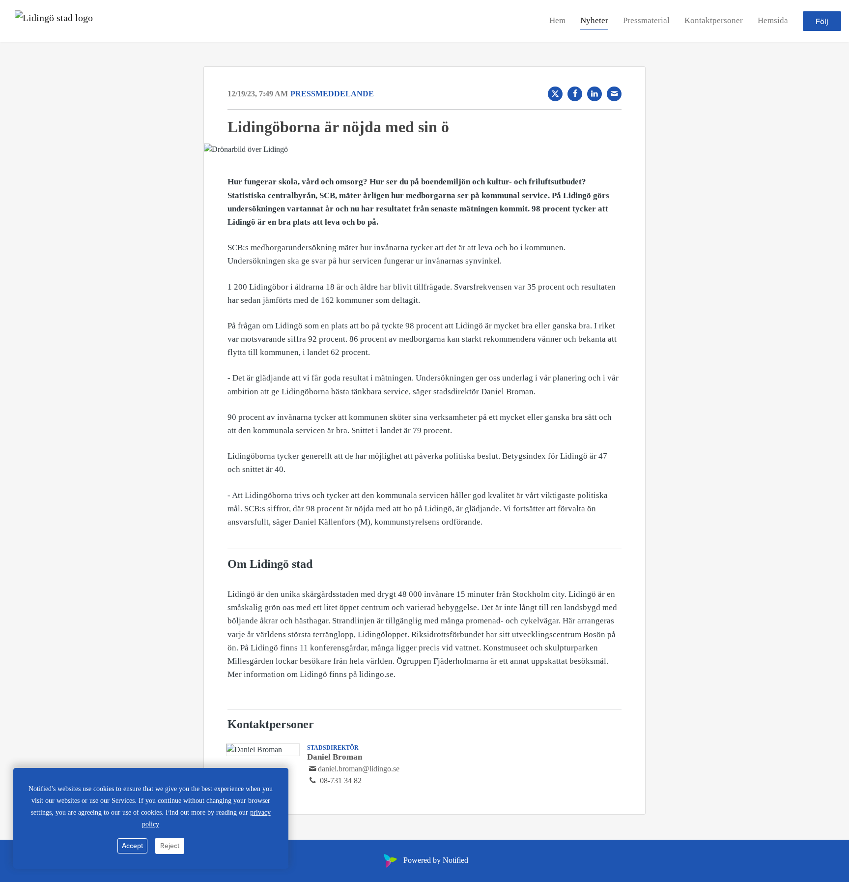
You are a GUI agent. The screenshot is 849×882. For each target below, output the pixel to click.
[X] (555, 94)
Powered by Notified (435, 860)
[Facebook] (574, 94)
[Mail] (614, 94)
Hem (557, 20)
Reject (169, 846)
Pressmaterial (646, 20)
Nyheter (594, 20)
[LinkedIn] (594, 94)
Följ (822, 21)
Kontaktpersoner (713, 20)
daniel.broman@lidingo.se (358, 768)
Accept (132, 846)
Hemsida (773, 20)
